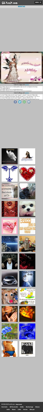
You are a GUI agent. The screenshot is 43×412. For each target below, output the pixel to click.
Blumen (37, 407)
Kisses (14, 409)
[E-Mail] (28, 103)
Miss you (32, 409)
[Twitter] (19, 103)
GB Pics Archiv (14, 407)
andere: (27, 84)
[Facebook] (15, 103)
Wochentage (29, 407)
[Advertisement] (21, 30)
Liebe (19, 409)
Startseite (4, 407)
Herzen (25, 409)
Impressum (19, 404)
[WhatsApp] (24, 103)
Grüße (22, 407)
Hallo (8, 409)
